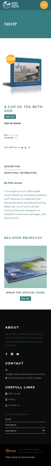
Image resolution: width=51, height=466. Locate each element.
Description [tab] (12, 167)
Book (15, 138)
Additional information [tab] (20, 173)
